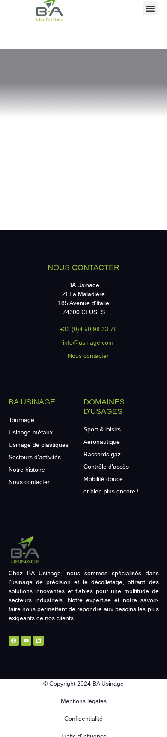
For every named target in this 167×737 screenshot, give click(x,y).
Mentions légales (84, 701)
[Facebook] (14, 641)
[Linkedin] (38, 641)
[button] (150, 8)
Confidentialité (83, 718)
